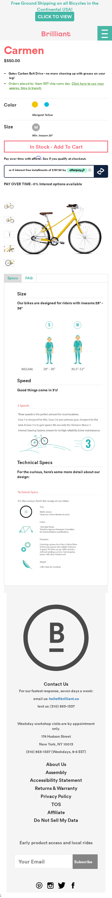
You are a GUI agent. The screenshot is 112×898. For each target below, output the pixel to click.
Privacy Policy (56, 796)
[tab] (13, 278)
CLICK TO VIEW (55, 16)
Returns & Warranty (56, 788)
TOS (56, 804)
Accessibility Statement (56, 780)
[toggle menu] (104, 33)
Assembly (56, 772)
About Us (56, 764)
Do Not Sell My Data (56, 820)
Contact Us (56, 684)
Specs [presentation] (13, 278)
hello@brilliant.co (64, 698)
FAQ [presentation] (29, 278)
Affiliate (56, 812)
